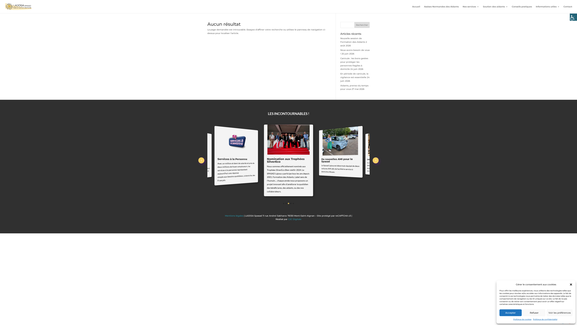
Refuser (534, 312)
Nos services (469, 7)
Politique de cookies (522, 319)
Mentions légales (234, 215)
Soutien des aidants (494, 7)
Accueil (416, 7)
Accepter (510, 312)
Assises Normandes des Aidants (441, 7)
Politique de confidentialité (545, 319)
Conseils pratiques (522, 7)
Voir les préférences (559, 312)
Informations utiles (546, 7)
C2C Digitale (294, 219)
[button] (570, 284)
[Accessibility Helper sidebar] (573, 17)
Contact (567, 7)
